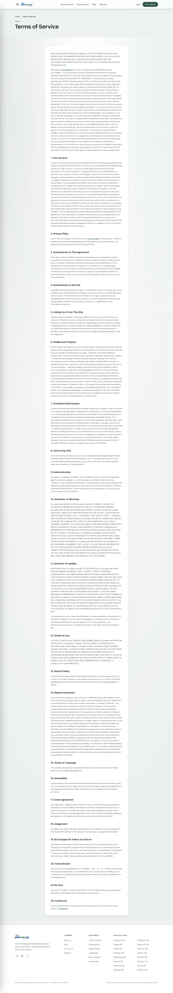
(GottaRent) (67, 70)
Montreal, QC (142, 957)
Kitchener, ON (118, 953)
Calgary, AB (117, 944)
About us (103, 4)
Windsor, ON (142, 970)
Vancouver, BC (119, 966)
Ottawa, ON (118, 961)
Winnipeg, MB (118, 970)
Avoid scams (94, 961)
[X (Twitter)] (27, 956)
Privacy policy (94, 944)
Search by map (83, 4)
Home (17, 16)
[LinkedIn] (22, 956)
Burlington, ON (143, 940)
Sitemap (67, 953)
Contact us (68, 949)
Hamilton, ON (142, 949)
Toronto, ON (142, 961)
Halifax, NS (117, 949)
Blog (94, 4)
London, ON (142, 953)
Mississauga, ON (119, 957)
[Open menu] (17, 4)
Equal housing (94, 949)
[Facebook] (17, 956)
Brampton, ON (119, 940)
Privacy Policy (94, 238)
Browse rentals (67, 4)
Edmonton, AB (143, 944)
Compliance (63, 908)
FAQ (66, 944)
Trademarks (93, 953)
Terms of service (95, 940)
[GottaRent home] (26, 4)
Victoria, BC (142, 966)
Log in (138, 4)
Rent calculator (95, 957)
